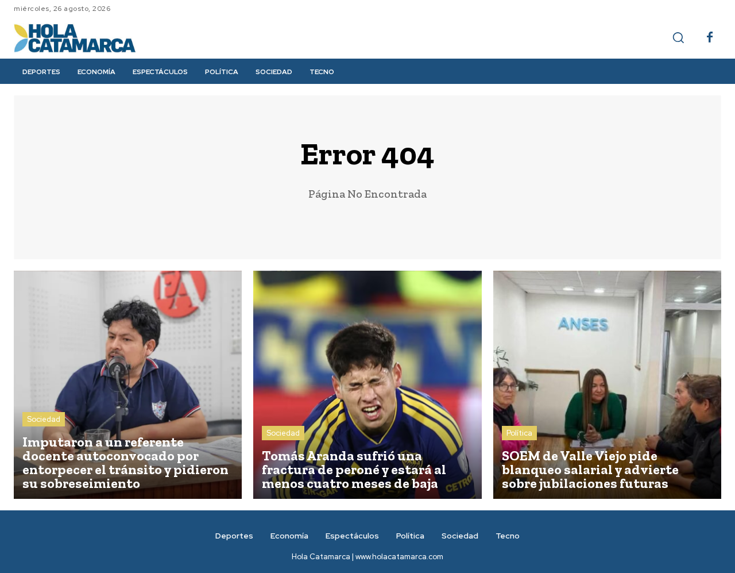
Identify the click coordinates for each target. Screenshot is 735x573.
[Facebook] (709, 37)
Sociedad (43, 419)
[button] (678, 37)
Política (519, 433)
